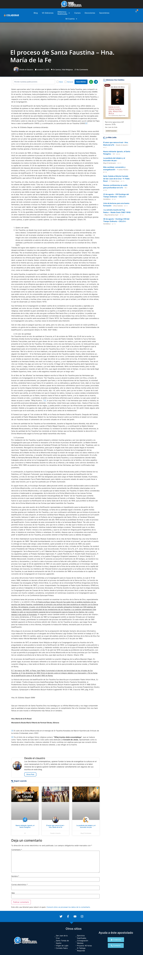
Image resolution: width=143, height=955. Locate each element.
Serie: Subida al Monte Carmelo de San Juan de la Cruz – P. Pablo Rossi (116, 178)
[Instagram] (82, 916)
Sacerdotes (104, 13)
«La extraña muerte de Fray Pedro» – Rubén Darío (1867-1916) (117, 211)
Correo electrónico (19, 884)
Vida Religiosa (67, 69)
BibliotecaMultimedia (62, 13)
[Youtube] (75, 916)
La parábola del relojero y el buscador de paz (85, 826)
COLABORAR (12, 15)
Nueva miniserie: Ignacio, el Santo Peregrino (25, 826)
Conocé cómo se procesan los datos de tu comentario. (68, 907)
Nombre (15, 876)
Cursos (77, 13)
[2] (45, 400)
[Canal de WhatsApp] (91, 82)
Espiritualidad (111, 131)
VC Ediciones (47, 13)
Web (13, 893)
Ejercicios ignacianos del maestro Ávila (114, 123)
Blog (36, 13)
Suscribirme (81, 82)
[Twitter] (61, 916)
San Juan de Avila (111, 127)
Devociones (90, 13)
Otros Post (30, 774)
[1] (86, 123)
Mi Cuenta (70, 19)
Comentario (16, 850)
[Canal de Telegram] (96, 82)
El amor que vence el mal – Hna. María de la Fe (55, 826)
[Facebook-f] (68, 916)
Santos (58, 69)
